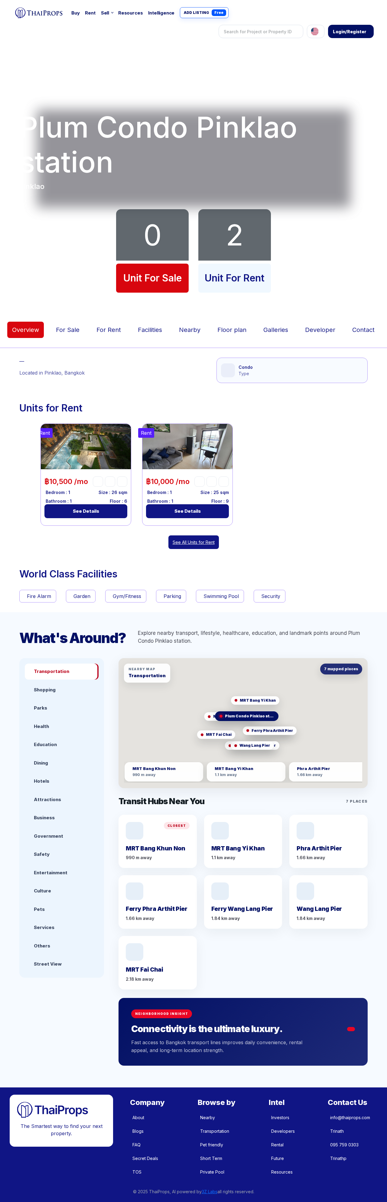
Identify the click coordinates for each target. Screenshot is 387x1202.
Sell (105, 13)
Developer (320, 329)
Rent (90, 13)
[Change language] (315, 31)
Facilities (150, 329)
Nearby (189, 329)
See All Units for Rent (194, 542)
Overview (25, 329)
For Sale (68, 329)
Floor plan (231, 329)
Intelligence (161, 13)
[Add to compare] (122, 481)
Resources (130, 13)
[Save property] (110, 481)
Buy (75, 13)
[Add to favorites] (98, 481)
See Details (86, 511)
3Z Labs (209, 1191)
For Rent (108, 329)
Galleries (275, 329)
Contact (363, 329)
